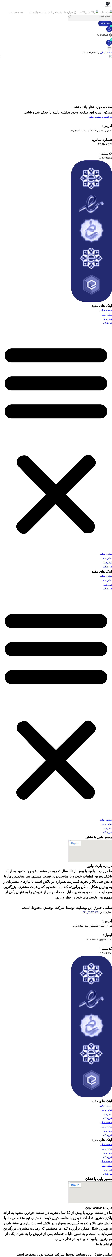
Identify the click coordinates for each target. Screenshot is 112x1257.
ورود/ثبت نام (105, 23)
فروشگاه (107, 323)
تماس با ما (107, 314)
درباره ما (108, 319)
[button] (56, 438)
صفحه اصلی (106, 52)
